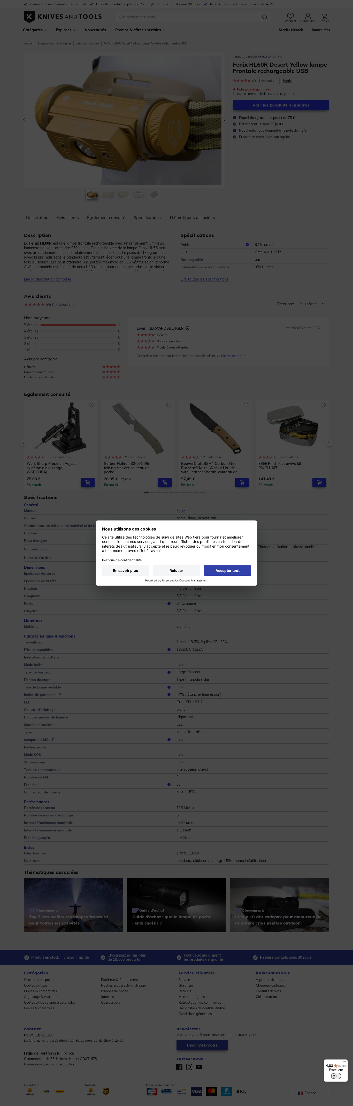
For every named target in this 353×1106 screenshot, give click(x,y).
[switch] (336, 1076)
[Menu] (345, 1062)
